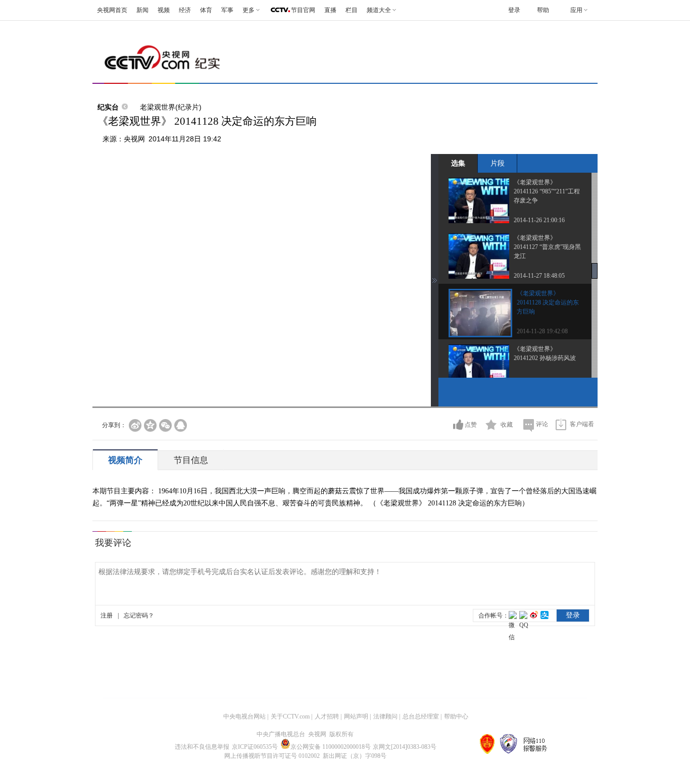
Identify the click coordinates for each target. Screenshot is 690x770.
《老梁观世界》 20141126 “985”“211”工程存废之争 (547, 191)
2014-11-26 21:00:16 (539, 220)
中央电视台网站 (244, 716)
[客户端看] (561, 424)
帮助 (543, 10)
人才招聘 (327, 716)
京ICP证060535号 (255, 746)
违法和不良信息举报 (202, 746)
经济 (185, 10)
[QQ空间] (150, 425)
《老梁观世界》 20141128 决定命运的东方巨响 (548, 302)
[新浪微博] (135, 425)
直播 (330, 10)
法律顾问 (385, 716)
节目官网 (303, 10)
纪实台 (108, 107)
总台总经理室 (421, 716)
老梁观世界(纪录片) (171, 107)
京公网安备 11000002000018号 (330, 746)
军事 (227, 10)
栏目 (352, 10)
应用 (576, 10)
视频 (164, 10)
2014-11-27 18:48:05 (539, 275)
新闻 (142, 10)
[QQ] (180, 425)
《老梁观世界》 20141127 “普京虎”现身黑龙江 (547, 247)
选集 (458, 163)
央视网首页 (112, 10)
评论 (542, 424)
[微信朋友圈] (165, 425)
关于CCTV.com (290, 716)
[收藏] (491, 424)
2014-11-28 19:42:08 (542, 331)
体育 (206, 10)
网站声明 (356, 716)
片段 (497, 163)
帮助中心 (456, 716)
